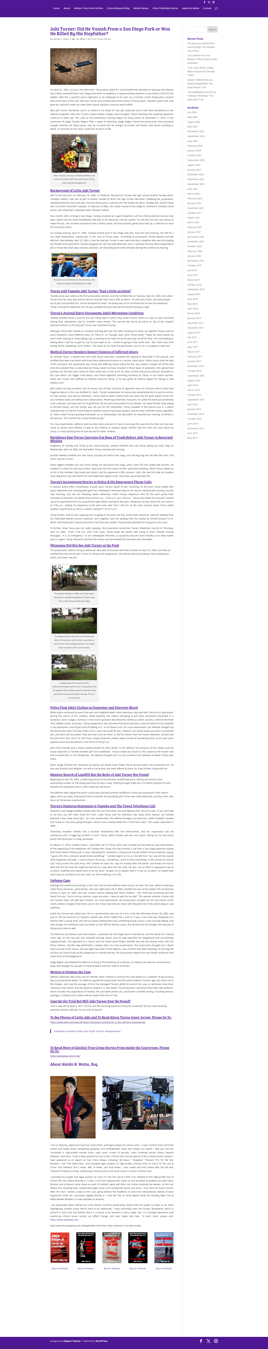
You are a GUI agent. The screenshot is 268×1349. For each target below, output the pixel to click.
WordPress (101, 1341)
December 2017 (196, 322)
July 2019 (192, 270)
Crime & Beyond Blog (118, 8)
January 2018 (194, 318)
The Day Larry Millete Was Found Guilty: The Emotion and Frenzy (201, 47)
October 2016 (194, 370)
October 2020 (194, 246)
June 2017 (193, 342)
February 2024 (195, 145)
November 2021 (196, 208)
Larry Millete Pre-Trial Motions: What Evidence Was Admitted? (202, 59)
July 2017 (192, 337)
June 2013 (193, 433)
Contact (207, 8)
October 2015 (194, 394)
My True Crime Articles (99, 38)
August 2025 (194, 121)
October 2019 (194, 265)
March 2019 (194, 279)
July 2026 (192, 112)
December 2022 (196, 174)
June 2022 (193, 188)
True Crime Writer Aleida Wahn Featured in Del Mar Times (201, 71)
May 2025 (192, 126)
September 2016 (196, 375)
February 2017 (195, 356)
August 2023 (194, 164)
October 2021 (194, 212)
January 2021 (194, 231)
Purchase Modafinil (68, 1337)
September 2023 (196, 160)
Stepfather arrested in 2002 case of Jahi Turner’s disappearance (87, 1031)
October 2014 (194, 418)
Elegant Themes (72, 1341)
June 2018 (193, 299)
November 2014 (196, 413)
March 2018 (194, 313)
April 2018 (193, 308)
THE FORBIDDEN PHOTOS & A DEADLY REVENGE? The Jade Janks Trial (202, 96)
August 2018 (194, 294)
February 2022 (195, 198)
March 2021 (194, 222)
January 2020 (194, 255)
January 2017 (194, 361)
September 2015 (196, 399)
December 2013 (196, 428)
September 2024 (196, 136)
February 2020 (195, 251)
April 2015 (193, 404)
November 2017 (196, 327)
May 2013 (192, 437)
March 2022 (194, 193)
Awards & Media (190, 8)
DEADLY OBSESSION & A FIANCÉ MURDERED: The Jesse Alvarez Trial (200, 83)
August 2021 (194, 217)
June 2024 (193, 141)
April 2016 (193, 385)
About (67, 8)
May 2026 (192, 117)
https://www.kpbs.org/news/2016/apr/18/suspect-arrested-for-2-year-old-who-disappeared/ (97, 1022)
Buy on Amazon (60, 1268)
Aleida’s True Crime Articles (88, 8)
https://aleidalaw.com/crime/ (65, 1055)
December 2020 (196, 236)
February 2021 (195, 227)
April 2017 (193, 346)
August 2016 (194, 380)
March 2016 (194, 389)
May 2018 (192, 303)
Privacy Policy (47, 1347)
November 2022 (196, 179)
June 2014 (193, 423)
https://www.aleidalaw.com (64, 1219)
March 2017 (194, 351)
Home (56, 8)
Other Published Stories (165, 8)
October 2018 (194, 284)
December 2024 (196, 131)
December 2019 (196, 260)
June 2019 (193, 275)
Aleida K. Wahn (61, 38)
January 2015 (194, 409)
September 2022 (196, 184)
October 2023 (194, 155)
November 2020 (196, 241)
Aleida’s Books (141, 8)
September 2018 (196, 289)
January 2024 (194, 150)
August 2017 (194, 332)
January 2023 (194, 169)
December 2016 (196, 366)
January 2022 (194, 203)
